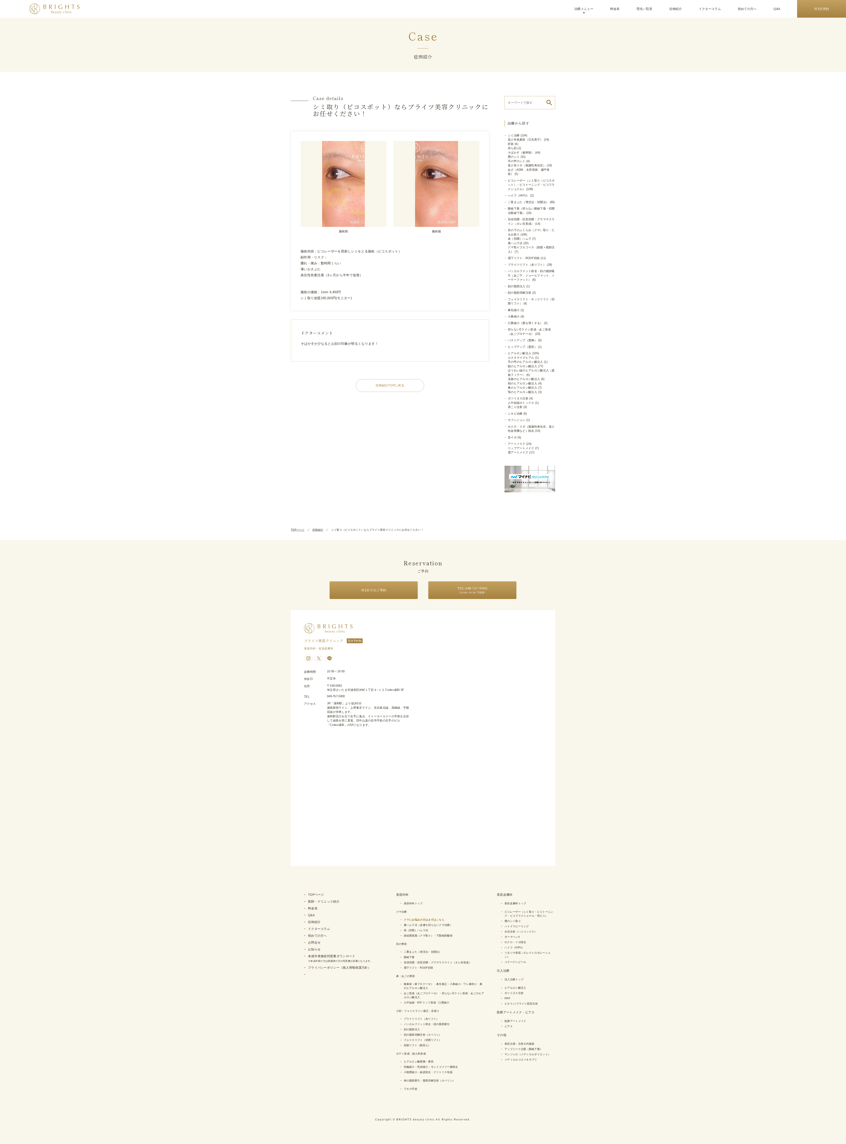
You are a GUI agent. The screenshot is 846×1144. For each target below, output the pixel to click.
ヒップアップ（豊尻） (522, 347)
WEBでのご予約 (373, 590)
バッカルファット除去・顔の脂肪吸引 (427, 1024)
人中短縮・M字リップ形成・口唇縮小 (426, 1002)
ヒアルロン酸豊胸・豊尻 (419, 1061)
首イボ (512, 437)
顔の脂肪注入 (516, 286)
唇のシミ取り (513, 921)
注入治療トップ (514, 979)
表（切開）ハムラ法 (416, 930)
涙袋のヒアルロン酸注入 (524, 379)
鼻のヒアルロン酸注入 (522, 387)
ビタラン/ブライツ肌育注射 (521, 1003)
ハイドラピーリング (517, 926)
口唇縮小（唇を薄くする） (525, 323)
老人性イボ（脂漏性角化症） (527, 165)
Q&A (777, 9)
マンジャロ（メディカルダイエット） (528, 1054)
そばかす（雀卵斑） (521, 152)
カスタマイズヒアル (521, 357)
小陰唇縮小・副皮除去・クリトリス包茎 (428, 1072)
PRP (507, 998)
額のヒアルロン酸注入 (522, 366)
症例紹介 (675, 9)
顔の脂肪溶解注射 (519, 292)
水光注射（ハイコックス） (521, 931)
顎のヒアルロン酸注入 (522, 392)
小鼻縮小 (513, 316)
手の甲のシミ (516, 161)
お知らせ (314, 949)
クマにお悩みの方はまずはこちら (424, 919)
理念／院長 (644, 9)
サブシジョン (516, 420)
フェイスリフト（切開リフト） (423, 1040)
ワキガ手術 (410, 1088)
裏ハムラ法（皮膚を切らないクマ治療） (428, 925)
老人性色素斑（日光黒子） (525, 139)
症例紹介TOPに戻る (390, 385)
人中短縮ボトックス (521, 402)
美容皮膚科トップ (515, 903)
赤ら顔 (512, 148)
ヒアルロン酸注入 (519, 353)
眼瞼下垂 (409, 957)
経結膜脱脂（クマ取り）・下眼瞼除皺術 (428, 935)
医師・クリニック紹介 (324, 901)
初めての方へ (747, 9)
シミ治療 (513, 135)
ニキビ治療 (515, 413)
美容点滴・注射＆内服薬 (519, 1043)
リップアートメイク (521, 448)
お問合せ (314, 942)
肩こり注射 (515, 407)
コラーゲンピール (515, 962)
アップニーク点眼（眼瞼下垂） (523, 1049)
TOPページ (297, 529)
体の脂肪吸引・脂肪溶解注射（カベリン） (429, 1080)
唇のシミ (513, 156)
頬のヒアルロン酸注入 (522, 383)
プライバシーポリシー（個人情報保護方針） (339, 967)
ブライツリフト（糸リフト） (527, 264)
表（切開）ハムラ (519, 238)
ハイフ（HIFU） (518, 195)
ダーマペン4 (512, 936)
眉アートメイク (518, 452)
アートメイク (516, 443)
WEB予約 (821, 8)
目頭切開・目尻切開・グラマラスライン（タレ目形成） (438, 962)
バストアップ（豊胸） (522, 340)
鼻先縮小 (513, 310)
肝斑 (511, 144)
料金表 (615, 9)
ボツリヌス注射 (518, 398)
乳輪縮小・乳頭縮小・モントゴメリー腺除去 (431, 1066)
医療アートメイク (515, 1021)
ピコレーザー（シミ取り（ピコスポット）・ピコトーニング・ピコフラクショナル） (531, 185)
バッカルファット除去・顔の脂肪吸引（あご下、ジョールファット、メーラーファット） (531, 275)
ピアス (509, 1026)
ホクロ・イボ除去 (515, 942)
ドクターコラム (710, 9)
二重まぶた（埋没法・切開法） (528, 202)
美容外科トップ (413, 903)
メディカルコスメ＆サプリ (521, 1059)
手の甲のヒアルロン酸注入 (525, 361)
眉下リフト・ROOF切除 (524, 258)
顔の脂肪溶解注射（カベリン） (423, 1034)
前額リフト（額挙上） (417, 1045)
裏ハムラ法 (515, 243)
